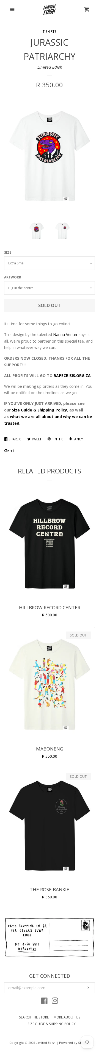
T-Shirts (49, 31)
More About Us (67, 1017)
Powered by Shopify (74, 1043)
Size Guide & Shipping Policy (39, 410)
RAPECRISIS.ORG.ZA (72, 375)
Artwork (12, 277)
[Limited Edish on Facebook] (44, 1001)
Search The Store (34, 1017)
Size (7, 252)
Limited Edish (49, 67)
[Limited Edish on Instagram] (55, 1001)
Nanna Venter (65, 334)
